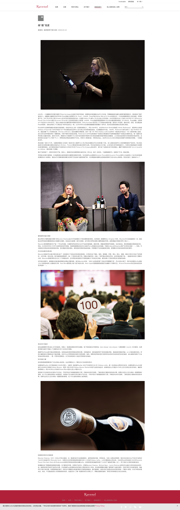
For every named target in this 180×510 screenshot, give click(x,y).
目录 (64, 7)
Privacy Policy (100, 506)
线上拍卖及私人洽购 (113, 7)
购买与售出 (74, 7)
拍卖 (56, 7)
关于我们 (86, 7)
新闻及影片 (98, 7)
